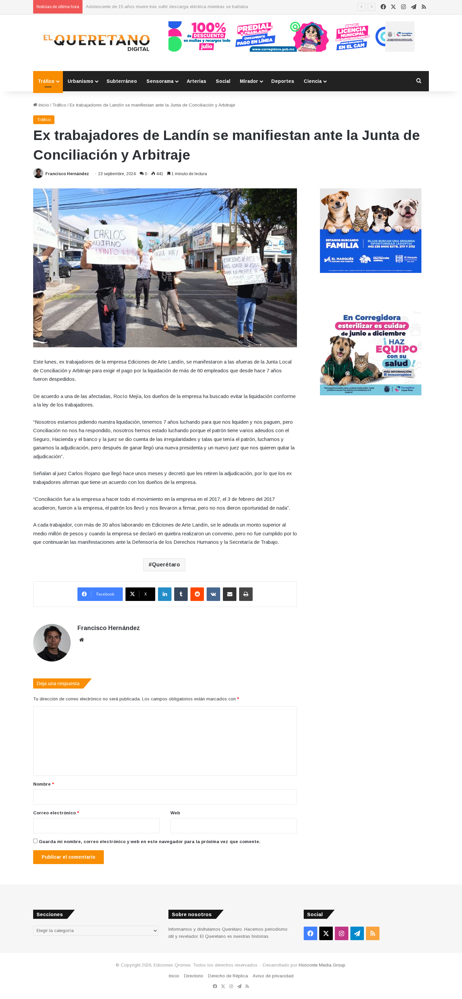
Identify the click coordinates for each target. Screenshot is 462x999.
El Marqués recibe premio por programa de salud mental (143, 6)
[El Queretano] (95, 42)
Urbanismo (80, 81)
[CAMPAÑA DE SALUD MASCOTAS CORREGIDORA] (370, 393)
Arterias (196, 81)
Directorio (193, 975)
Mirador (249, 81)
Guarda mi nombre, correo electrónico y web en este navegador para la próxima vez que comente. (149, 841)
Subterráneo (122, 81)
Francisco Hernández (67, 173)
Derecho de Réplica (228, 975)
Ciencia (313, 81)
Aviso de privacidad (273, 975)
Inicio (43, 105)
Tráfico (46, 81)
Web (175, 812)
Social (223, 81)
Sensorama (160, 81)
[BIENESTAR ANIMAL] (370, 271)
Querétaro (166, 564)
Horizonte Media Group (322, 965)
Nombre (43, 784)
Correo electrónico (56, 812)
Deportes (282, 81)
